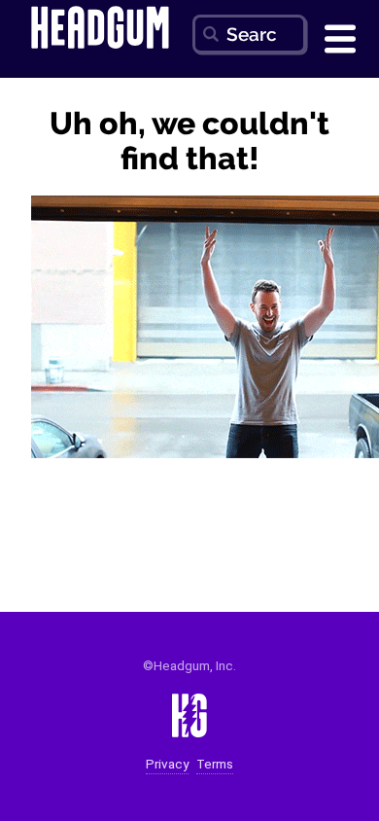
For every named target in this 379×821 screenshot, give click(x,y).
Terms (214, 764)
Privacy (167, 764)
